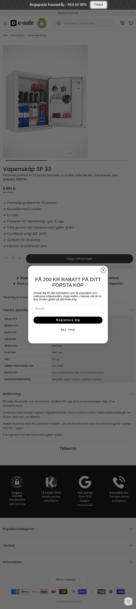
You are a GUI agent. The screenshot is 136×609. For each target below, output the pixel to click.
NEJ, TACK (68, 330)
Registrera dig (68, 320)
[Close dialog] (103, 270)
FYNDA (98, 5)
